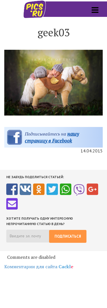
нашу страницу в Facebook (52, 137)
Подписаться (67, 236)
